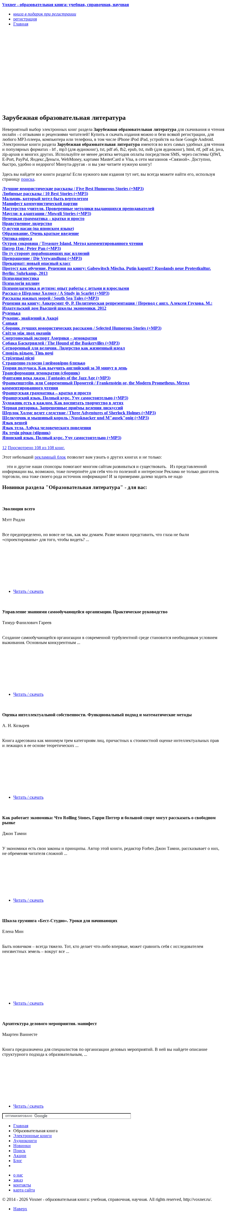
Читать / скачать (28, 591)
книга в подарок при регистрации (44, 14)
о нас (18, 1175)
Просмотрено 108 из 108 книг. (36, 447)
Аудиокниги (25, 1140)
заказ (18, 1180)
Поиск (19, 1150)
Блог (17, 1160)
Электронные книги (32, 1135)
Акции (19, 1155)
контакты (22, 1185)
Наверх (20, 1208)
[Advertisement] (80, 69)
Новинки (22, 1145)
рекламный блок (50, 457)
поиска (27, 179)
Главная (20, 1125)
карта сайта (24, 1190)
